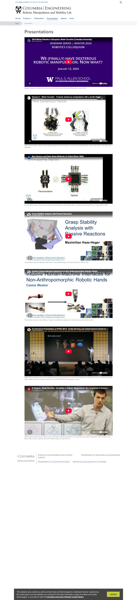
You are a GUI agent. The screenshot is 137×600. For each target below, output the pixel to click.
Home (17, 23)
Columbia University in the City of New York (31, 2)
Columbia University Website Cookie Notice (65, 597)
